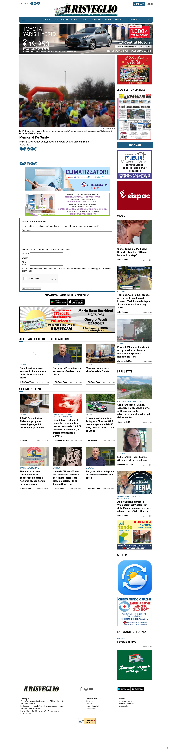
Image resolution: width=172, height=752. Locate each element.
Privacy (122, 699)
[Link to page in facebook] (31, 3)
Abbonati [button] (134, 145)
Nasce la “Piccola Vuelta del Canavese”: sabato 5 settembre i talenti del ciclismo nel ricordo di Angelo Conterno (66, 478)
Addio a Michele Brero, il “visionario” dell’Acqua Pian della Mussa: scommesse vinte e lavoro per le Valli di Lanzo (134, 506)
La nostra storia (92, 699)
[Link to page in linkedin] (28, 149)
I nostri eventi (91, 708)
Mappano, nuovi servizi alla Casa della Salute (98, 370)
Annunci (119, 20)
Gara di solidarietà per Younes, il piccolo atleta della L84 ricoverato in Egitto (33, 373)
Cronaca (46, 20)
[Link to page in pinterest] (32, 149)
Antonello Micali (126, 361)
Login (149, 4)
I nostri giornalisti (92, 706)
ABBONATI (139, 4)
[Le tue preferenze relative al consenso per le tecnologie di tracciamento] (168, 748)
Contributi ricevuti (125, 701)
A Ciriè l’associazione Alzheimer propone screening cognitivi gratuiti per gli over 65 (32, 423)
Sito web (24, 263)
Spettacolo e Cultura (66, 20)
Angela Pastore (62, 440)
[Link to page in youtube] (38, 3)
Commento (28, 230)
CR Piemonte (134, 20)
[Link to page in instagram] (35, 3)
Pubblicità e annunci (126, 704)
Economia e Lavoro (101, 20)
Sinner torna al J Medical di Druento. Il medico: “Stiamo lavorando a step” (132, 252)
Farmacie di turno (127, 642)
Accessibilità (123, 706)
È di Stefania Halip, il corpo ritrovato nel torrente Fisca (132, 459)
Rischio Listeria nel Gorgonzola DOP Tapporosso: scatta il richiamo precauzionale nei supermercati (32, 478)
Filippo (24, 440)
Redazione (92, 440)
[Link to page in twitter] (24, 149)
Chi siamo (89, 701)
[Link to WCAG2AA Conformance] (86, 721)
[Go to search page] (149, 20)
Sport (85, 20)
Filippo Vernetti (126, 465)
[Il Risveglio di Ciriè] (86, 9)
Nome (25, 253)
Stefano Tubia (25, 145)
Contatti (89, 704)
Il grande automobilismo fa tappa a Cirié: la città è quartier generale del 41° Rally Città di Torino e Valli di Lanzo (100, 424)
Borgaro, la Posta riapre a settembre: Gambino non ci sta (67, 371)
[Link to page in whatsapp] (35, 149)
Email (25, 258)
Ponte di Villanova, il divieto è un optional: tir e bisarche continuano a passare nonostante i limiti (133, 352)
